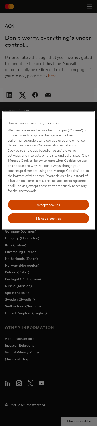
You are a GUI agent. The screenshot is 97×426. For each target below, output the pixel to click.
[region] (48, 170)
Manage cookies (48, 218)
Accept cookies (48, 204)
